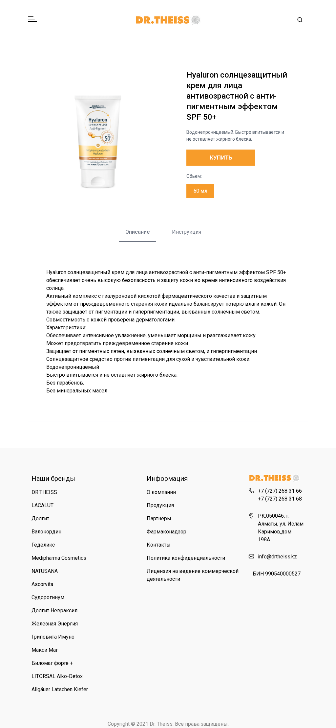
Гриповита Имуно (53, 637)
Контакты (159, 545)
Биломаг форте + (52, 663)
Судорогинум (48, 597)
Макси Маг (45, 650)
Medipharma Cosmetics (59, 558)
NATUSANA (45, 571)
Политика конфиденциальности (186, 558)
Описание (137, 232)
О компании (161, 492)
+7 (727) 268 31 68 (280, 499)
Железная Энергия (55, 624)
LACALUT (42, 505)
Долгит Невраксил (54, 610)
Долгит (40, 518)
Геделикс (43, 545)
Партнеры (159, 518)
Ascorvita (42, 584)
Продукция (160, 505)
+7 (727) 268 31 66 (280, 491)
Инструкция (186, 232)
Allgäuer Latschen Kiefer (60, 689)
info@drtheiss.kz (277, 556)
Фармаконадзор (166, 531)
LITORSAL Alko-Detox (57, 676)
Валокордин (46, 531)
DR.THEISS (44, 492)
